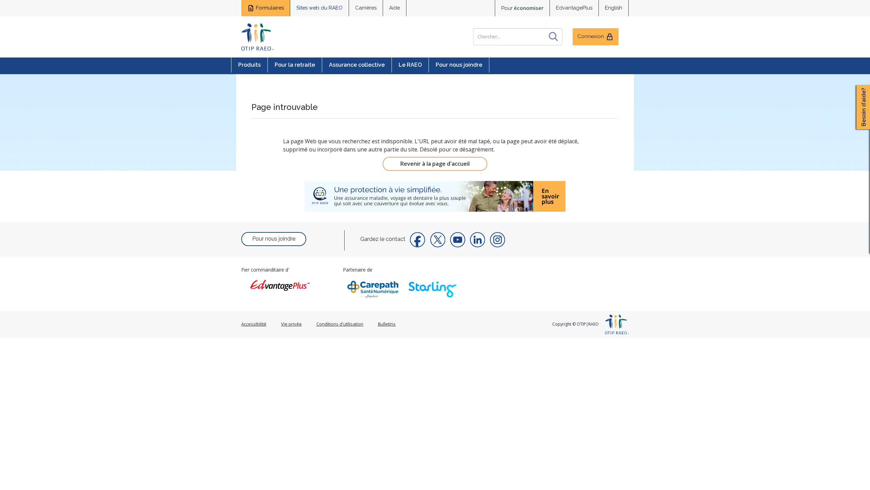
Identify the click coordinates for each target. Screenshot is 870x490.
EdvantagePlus (574, 8)
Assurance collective (357, 65)
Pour (522, 7)
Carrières (366, 8)
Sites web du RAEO (319, 8)
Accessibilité (253, 324)
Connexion (590, 36)
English (613, 8)
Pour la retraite (295, 65)
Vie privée (291, 324)
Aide (394, 8)
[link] (435, 196)
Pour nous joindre (459, 65)
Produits (249, 65)
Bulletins (387, 324)
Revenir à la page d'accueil (435, 163)
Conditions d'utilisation (339, 324)
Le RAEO (410, 65)
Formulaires (270, 8)
